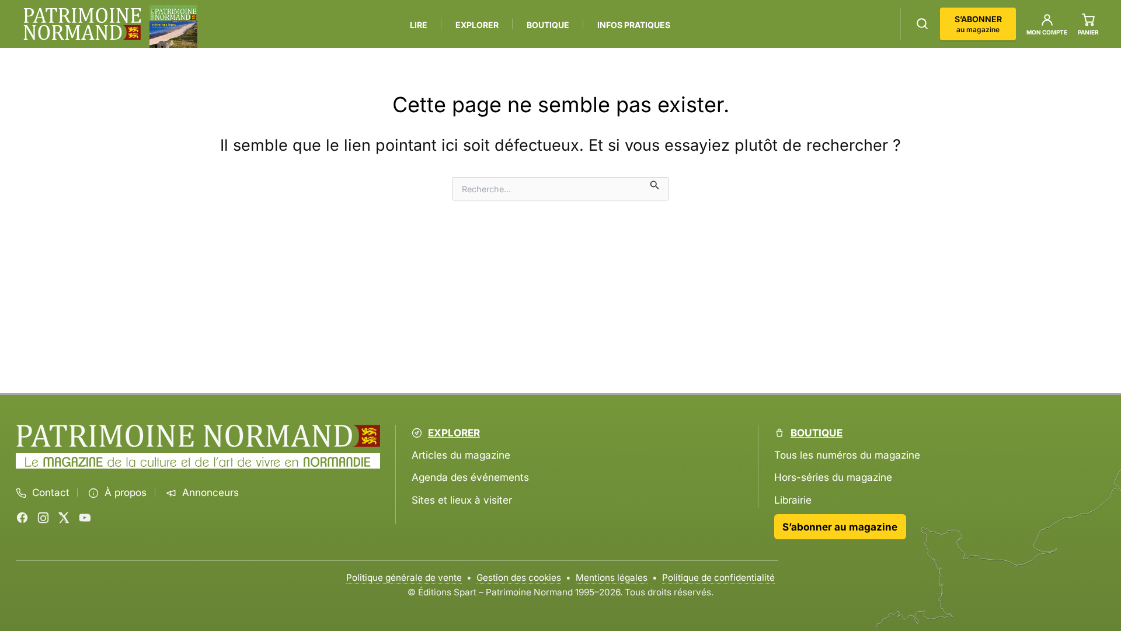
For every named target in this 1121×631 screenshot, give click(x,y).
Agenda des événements (470, 477)
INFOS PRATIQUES (633, 25)
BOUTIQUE (548, 25)
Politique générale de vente (404, 577)
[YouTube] (84, 517)
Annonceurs (210, 492)
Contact (50, 492)
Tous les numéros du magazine (847, 455)
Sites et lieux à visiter (462, 500)
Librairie (793, 500)
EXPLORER (477, 25)
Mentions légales (611, 577)
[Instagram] (43, 517)
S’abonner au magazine (839, 527)
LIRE (418, 25)
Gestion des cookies (518, 577)
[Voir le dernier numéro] (173, 26)
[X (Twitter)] (63, 517)
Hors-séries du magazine (833, 477)
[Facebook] (22, 517)
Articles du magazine (461, 455)
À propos (126, 492)
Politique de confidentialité (718, 577)
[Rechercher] (922, 23)
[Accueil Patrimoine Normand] (198, 436)
